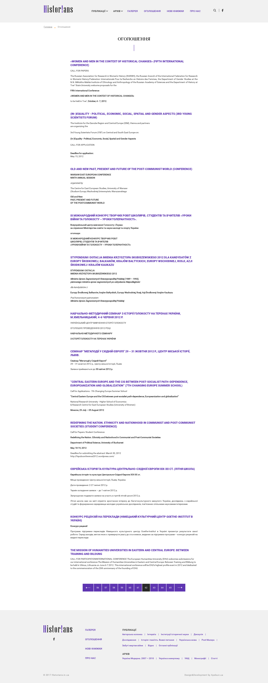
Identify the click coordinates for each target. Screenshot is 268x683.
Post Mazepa (208, 640)
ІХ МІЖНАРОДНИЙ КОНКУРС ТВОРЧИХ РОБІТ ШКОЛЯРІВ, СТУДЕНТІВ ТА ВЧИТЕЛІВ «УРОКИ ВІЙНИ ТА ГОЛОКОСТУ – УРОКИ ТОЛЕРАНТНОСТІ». (130, 217)
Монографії (200, 658)
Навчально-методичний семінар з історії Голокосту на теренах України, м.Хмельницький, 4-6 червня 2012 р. (125, 315)
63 (154, 587)
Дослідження (129, 640)
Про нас (195, 11)
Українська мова (188, 640)
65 (170, 587)
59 (122, 587)
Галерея (132, 11)
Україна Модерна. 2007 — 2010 (138, 658)
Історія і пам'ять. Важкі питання (157, 640)
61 (138, 587)
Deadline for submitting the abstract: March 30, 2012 (95, 453)
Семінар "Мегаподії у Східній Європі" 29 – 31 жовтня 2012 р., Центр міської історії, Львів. (130, 353)
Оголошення (152, 11)
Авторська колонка (132, 634)
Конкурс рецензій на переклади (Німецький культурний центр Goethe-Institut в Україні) (131, 518)
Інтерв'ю (151, 634)
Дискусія (198, 634)
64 (162, 587)
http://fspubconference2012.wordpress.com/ (92, 456)
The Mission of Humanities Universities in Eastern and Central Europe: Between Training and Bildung (129, 552)
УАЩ (187, 658)
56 (97, 587)
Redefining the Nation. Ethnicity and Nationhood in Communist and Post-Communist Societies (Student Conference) (132, 424)
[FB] (222, 10)
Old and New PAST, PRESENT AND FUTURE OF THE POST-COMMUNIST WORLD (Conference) (131, 169)
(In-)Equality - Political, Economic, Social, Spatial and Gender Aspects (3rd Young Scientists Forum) (131, 115)
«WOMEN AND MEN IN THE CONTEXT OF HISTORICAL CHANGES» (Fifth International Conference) (127, 63)
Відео (151, 645)
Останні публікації (168, 645)
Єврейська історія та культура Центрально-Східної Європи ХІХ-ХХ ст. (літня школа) (132, 469)
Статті (214, 658)
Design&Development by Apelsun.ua (204, 675)
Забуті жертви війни (132, 645)
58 (114, 587)
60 (130, 587)
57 (106, 587)
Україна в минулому (169, 658)
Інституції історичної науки (175, 634)
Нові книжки (175, 11)
